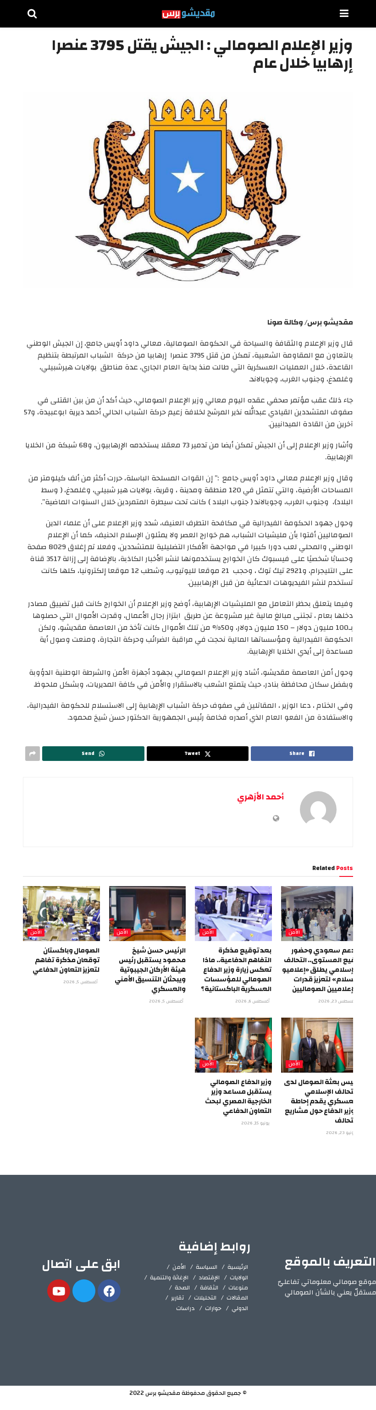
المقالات (237, 1297)
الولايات (239, 1277)
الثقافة (209, 1287)
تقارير (177, 1297)
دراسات (185, 1308)
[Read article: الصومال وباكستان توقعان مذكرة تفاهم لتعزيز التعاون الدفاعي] (61, 913)
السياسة (206, 1266)
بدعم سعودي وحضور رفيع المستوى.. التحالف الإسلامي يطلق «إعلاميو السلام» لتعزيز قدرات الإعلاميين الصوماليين (320, 969)
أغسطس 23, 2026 (337, 1001)
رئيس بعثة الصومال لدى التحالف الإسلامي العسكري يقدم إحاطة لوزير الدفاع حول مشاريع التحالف (321, 1101)
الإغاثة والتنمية (169, 1277)
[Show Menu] (344, 14)
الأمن (294, 932)
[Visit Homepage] (188, 13)
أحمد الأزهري (260, 796)
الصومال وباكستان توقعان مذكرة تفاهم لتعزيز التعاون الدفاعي (66, 960)
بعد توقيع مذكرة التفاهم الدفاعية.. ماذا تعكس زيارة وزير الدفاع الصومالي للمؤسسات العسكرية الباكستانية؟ (236, 969)
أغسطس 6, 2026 (253, 1001)
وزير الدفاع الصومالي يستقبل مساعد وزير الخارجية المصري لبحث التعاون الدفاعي (238, 1096)
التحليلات (205, 1297)
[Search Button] (32, 14)
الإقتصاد (209, 1277)
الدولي (240, 1308)
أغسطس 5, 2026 (167, 1001)
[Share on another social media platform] (32, 753)
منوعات (238, 1287)
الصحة (182, 1287)
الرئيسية (237, 1266)
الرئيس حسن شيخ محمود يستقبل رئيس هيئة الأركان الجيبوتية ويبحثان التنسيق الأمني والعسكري (150, 969)
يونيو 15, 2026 (256, 1123)
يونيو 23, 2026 (341, 1133)
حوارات (213, 1308)
